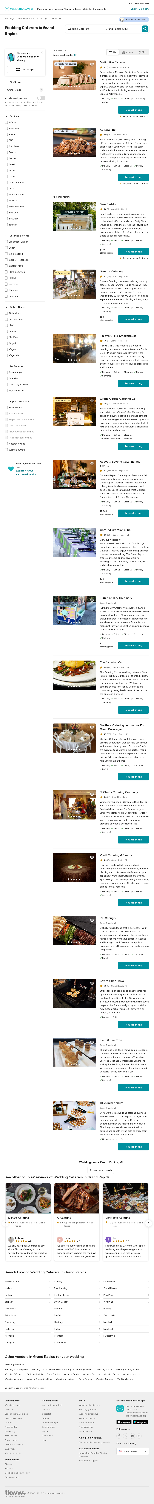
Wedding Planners (84, 1369)
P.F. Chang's (108, 918)
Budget (45, 1418)
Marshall (107, 1322)
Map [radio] (144, 52)
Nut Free (13, 337)
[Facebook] (119, 1436)
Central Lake (60, 1342)
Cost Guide (47, 1435)
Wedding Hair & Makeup (59, 1369)
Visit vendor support (88, 1460)
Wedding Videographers (127, 1369)
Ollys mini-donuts (111, 1103)
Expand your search (101, 1170)
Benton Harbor (61, 1295)
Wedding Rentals (35, 1374)
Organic (13, 343)
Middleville (108, 1329)
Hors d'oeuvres (17, 271)
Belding (107, 1308)
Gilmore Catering (111, 271)
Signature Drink (17, 390)
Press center (11, 1427)
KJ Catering (108, 130)
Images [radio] (129, 52)
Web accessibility (13, 1453)
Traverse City (12, 1281)
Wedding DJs (38, 1369)
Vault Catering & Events (116, 855)
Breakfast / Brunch (18, 241)
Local (11, 188)
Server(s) (13, 284)
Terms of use (11, 1435)
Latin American (16, 182)
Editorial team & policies (16, 1414)
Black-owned (15, 407)
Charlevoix (10, 1308)
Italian (12, 176)
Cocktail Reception (19, 259)
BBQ (11, 140)
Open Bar (14, 378)
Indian (12, 170)
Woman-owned (17, 449)
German (13, 158)
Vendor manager (50, 1422)
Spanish (13, 224)
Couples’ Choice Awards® (17, 1473)
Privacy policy (11, 1440)
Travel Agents (85, 1379)
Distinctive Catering (113, 62)
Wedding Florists (104, 1369)
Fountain (58, 1335)
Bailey (57, 1329)
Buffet (12, 247)
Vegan (12, 349)
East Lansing (60, 1288)
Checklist (46, 1409)
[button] (41, 90)
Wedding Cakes (111, 1374)
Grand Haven (110, 1288)
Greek (12, 164)
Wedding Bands (71, 1374)
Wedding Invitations (65, 1379)
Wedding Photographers (16, 1369)
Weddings (10, 18)
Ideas (78, 9)
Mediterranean (16, 194)
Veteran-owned (17, 443)
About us (9, 1409)
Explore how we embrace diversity (26, 472)
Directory (9, 1464)
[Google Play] (140, 1423)
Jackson (9, 1301)
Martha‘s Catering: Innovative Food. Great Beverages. (124, 727)
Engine (45, 1431)
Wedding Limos (130, 1374)
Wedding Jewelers (104, 1379)
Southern (13, 218)
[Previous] (5, 1223)
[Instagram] (139, 1436)
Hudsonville (109, 1335)
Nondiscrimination (13, 1418)
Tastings (13, 296)
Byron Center (61, 1301)
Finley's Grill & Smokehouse (118, 336)
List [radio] (115, 52)
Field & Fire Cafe (111, 1040)
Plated (12, 278)
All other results (62, 196)
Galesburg (10, 1322)
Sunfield (58, 1315)
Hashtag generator (88, 1409)
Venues (59, 9)
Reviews (9, 1468)
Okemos (58, 1308)
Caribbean (14, 146)
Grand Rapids (59, 18)
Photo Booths (53, 1374)
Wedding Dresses (91, 1374)
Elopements (99, 9)
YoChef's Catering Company (119, 792)
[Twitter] (125, 1436)
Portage (9, 1295)
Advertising (10, 1431)
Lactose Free (16, 319)
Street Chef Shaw (112, 981)
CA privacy (10, 1449)
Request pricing (133, 109)
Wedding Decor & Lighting (39, 1379)
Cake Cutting (16, 253)
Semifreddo (108, 204)
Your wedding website (52, 1405)
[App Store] (124, 1423)
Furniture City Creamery (116, 598)
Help (44, 1440)
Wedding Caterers (27, 18)
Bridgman (9, 1329)
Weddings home (12, 1405)
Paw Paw (108, 1295)
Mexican (13, 200)
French (12, 152)
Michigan (44, 18)
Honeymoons (85, 1431)
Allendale (9, 1335)
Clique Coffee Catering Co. (118, 399)
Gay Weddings (11, 1477)
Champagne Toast (18, 384)
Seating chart (48, 1427)
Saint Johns (11, 1315)
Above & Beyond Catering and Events (120, 463)
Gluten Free (15, 313)
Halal (11, 325)
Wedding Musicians (14, 1379)
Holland (8, 1288)
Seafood (13, 212)
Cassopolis (109, 1315)
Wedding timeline (87, 1418)
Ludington (10, 1342)
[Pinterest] (132, 1436)
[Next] (148, 1223)
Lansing (58, 1281)
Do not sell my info (14, 1444)
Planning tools (45, 9)
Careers (8, 1422)
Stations (13, 290)
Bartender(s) (15, 372)
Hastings (58, 1322)
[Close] (41, 52)
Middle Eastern (16, 206)
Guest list (46, 1414)
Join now (144, 8)
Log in (134, 8)
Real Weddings (86, 1427)
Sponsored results (63, 55)
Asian (12, 134)
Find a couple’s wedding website (94, 1442)
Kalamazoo (109, 1281)
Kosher (12, 331)
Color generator (86, 1422)
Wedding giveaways (88, 1414)
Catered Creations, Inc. (115, 530)
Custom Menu (16, 265)
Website (87, 9)
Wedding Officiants (14, 1374)
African (12, 122)
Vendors (69, 9)
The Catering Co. (111, 662)
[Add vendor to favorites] (92, 65)
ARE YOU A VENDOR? (138, 3)
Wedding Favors (125, 1379)
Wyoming (108, 1301)
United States (130, 1451)
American (14, 128)
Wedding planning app (89, 1405)
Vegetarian (14, 355)
